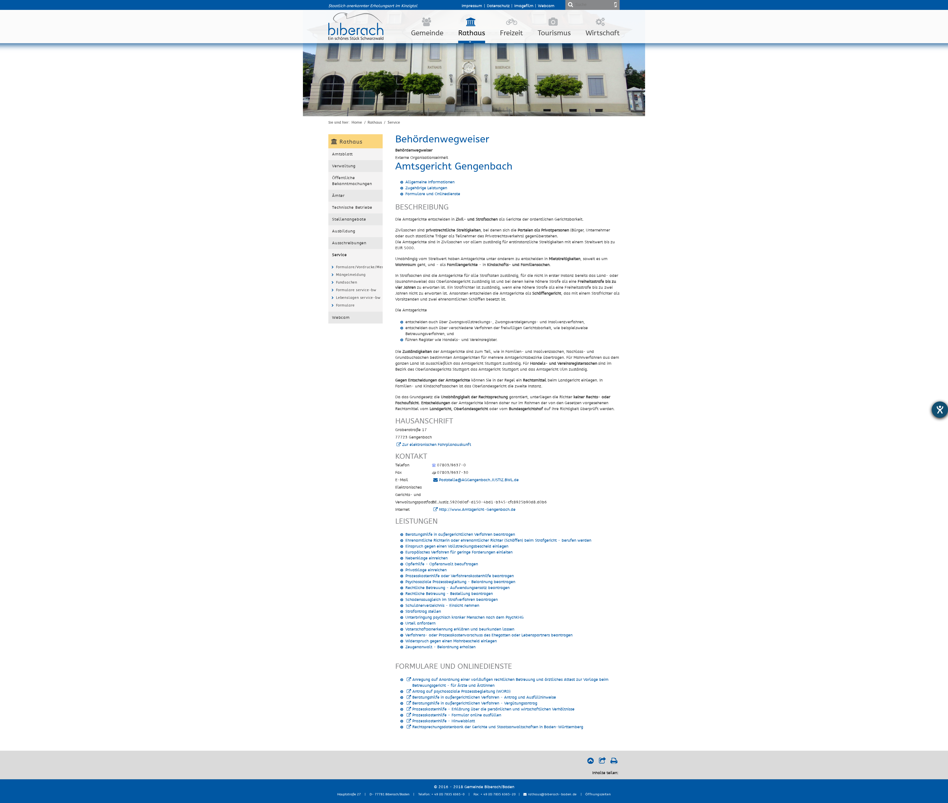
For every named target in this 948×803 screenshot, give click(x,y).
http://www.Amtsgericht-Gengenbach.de (477, 509)
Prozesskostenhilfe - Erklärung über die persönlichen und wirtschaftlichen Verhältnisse (493, 709)
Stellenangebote (349, 219)
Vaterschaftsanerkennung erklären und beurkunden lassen (459, 629)
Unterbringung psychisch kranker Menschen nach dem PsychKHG (464, 617)
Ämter (338, 195)
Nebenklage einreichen (426, 558)
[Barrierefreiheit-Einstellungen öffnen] (940, 410)
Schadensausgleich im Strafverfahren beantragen (451, 599)
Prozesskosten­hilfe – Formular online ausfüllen (456, 715)
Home (357, 122)
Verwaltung (344, 166)
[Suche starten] (615, 4)
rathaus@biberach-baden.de (552, 794)
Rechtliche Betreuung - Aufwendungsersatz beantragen (457, 587)
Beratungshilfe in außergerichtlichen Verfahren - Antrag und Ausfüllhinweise (484, 697)
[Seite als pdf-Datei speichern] (613, 762)
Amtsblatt (342, 154)
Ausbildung (343, 231)
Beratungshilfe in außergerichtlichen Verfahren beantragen (460, 534)
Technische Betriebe (352, 207)
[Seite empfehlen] (602, 762)
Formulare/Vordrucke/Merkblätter (358, 267)
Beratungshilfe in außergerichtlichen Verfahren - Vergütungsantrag (474, 703)
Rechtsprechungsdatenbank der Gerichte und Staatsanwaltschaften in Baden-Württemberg (497, 727)
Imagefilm (523, 5)
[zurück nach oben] (590, 762)
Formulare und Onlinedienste (432, 193)
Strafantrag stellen (423, 611)
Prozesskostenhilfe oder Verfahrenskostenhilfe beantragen (459, 576)
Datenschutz (498, 5)
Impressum (472, 5)
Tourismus (554, 33)
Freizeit (511, 33)
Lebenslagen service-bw (358, 298)
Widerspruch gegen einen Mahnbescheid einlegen (451, 641)
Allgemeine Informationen (429, 182)
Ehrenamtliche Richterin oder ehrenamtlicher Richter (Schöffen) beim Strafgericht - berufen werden (498, 540)
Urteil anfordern (420, 623)
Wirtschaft (603, 33)
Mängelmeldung (350, 275)
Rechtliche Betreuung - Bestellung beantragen (449, 593)
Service (394, 122)
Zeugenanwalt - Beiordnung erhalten (440, 647)
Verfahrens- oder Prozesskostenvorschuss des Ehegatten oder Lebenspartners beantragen (489, 635)
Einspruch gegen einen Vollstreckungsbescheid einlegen (456, 546)
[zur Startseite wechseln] (355, 38)
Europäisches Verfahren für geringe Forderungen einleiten (459, 552)
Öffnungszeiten (598, 794)
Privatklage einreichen (426, 570)
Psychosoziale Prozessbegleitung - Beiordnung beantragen (460, 581)
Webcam (546, 5)
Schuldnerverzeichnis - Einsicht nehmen (442, 605)
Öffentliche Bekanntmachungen (352, 180)
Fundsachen (346, 282)
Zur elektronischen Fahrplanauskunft (436, 444)
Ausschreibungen (349, 243)
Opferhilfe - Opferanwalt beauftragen (441, 564)
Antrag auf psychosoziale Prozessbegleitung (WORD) (461, 691)
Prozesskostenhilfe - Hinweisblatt (443, 721)
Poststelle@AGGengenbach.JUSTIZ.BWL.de (479, 480)
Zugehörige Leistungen (426, 188)
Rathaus (471, 33)
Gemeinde (427, 33)
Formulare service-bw (356, 290)
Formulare (345, 305)
